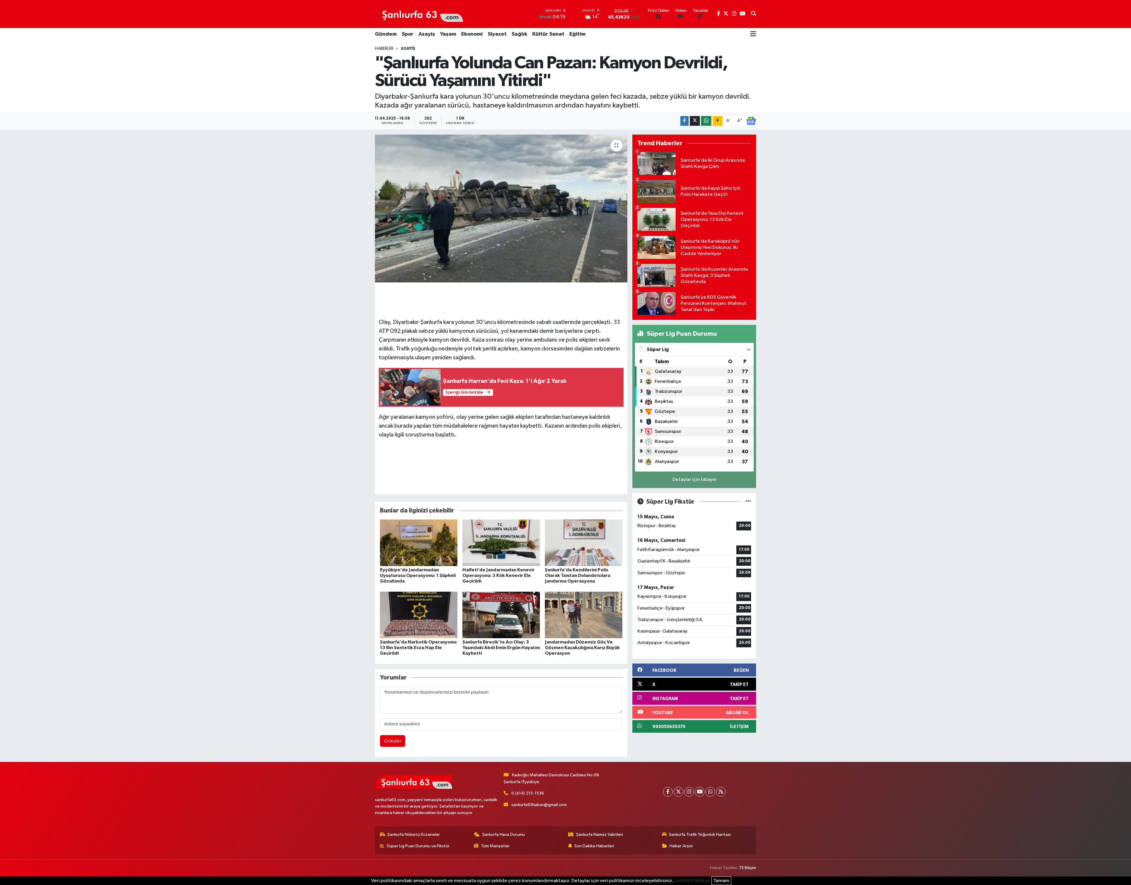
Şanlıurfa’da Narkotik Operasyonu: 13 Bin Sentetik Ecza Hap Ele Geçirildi (418, 648)
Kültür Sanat (548, 34)
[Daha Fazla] (717, 121)
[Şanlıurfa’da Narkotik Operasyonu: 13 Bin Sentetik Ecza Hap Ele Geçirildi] (418, 614)
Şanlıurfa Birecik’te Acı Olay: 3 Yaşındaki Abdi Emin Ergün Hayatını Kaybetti (501, 648)
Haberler (384, 49)
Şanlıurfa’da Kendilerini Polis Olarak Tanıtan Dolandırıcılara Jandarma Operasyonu (577, 575)
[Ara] (753, 14)
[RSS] (721, 792)
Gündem (386, 34)
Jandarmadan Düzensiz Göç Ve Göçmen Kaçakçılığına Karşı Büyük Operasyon (582, 648)
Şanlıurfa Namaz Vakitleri (599, 834)
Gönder (392, 741)
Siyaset (497, 34)
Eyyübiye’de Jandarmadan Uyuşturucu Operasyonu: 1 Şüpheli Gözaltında (418, 575)
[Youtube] (700, 792)
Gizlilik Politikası (692, 880)
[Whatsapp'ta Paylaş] (706, 121)
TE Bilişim (747, 868)
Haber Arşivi (681, 846)
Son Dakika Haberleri (594, 846)
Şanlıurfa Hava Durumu (503, 834)
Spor (408, 34)
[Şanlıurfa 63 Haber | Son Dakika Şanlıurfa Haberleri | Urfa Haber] (419, 14)
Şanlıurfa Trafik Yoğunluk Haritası (700, 834)
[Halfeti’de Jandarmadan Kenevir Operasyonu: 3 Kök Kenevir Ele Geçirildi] (501, 542)
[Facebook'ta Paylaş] (684, 121)
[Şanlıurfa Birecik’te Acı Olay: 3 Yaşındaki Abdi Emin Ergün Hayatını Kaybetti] (501, 614)
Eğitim (577, 34)
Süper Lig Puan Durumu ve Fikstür (418, 846)
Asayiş (427, 34)
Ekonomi (472, 34)
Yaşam (448, 34)
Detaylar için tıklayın (694, 479)
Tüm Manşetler (495, 846)
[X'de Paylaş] (695, 121)
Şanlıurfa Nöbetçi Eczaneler (413, 834)
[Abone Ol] (751, 121)
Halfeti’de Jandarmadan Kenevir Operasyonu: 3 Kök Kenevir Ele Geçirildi (498, 575)
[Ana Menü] (753, 34)
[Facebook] (668, 792)
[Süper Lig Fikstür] (748, 501)
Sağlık (519, 34)
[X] (678, 792)
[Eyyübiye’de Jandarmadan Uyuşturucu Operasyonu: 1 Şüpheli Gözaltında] (418, 542)
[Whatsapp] (710, 792)
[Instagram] (689, 792)
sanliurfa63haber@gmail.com (539, 805)
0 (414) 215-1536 (527, 793)
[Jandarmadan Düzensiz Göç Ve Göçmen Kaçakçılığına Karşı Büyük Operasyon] (583, 614)
